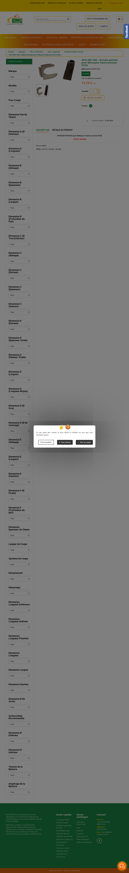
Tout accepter (85, 442)
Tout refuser (66, 442)
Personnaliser (46, 442)
